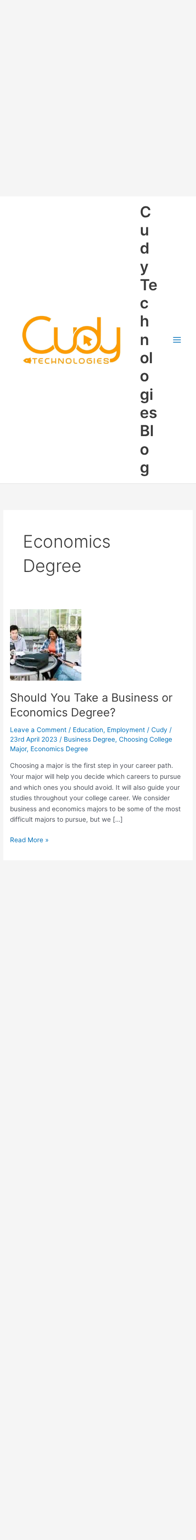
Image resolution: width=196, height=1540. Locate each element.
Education (88, 730)
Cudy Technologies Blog (148, 340)
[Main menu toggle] (177, 340)
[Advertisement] (98, 98)
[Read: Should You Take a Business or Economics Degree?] (45, 644)
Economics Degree (59, 749)
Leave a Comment (38, 730)
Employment (126, 730)
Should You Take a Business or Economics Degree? (91, 705)
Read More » (29, 841)
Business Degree (89, 739)
